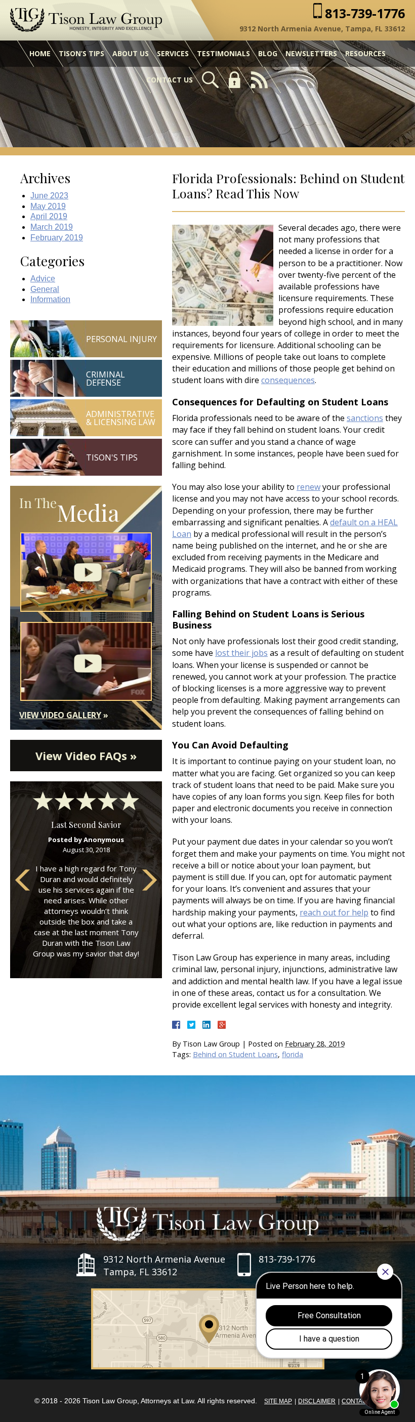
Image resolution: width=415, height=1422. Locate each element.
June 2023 (49, 195)
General (44, 289)
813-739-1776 (365, 13)
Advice (42, 278)
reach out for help (334, 912)
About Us (130, 53)
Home (40, 53)
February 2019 (56, 237)
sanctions (365, 418)
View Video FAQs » (86, 755)
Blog (267, 53)
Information (50, 299)
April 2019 (48, 216)
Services (173, 53)
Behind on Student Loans (235, 1054)
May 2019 (48, 206)
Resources (365, 53)
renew (308, 486)
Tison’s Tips (81, 53)
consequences (288, 380)
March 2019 (51, 227)
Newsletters (311, 53)
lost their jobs (241, 652)
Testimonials (223, 53)
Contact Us (169, 80)
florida (292, 1054)
